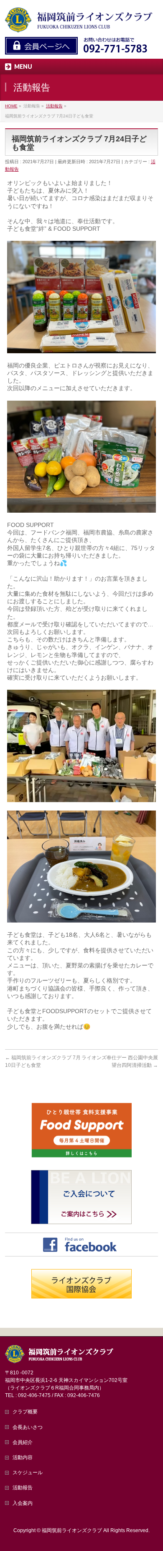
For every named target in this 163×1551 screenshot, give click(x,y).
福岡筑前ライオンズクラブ (72, 1530)
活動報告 (23, 1488)
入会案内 (23, 1503)
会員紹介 (23, 1442)
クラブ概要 (25, 1412)
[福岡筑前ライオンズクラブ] (79, 23)
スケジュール (28, 1472)
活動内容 (23, 1457)
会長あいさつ (28, 1427)
